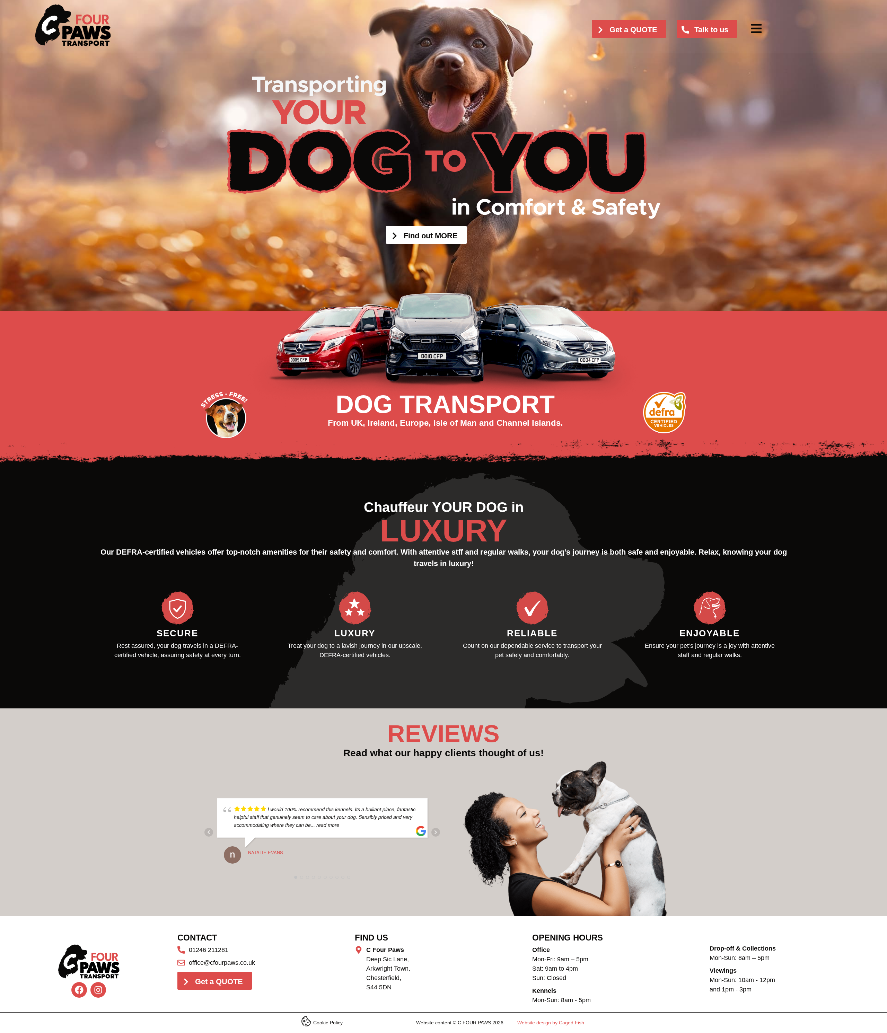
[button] (756, 28)
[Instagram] (98, 990)
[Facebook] (79, 990)
